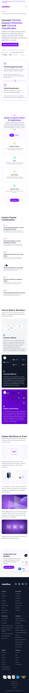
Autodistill (17, 596)
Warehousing (18, 646)
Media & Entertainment (20, 639)
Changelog (4, 623)
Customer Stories (19, 618)
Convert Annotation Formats (6, 630)
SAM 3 (3, 655)
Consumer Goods (19, 625)
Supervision (18, 598)
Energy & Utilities (19, 627)
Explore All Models (6, 669)
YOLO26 (4, 657)
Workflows (4, 11)
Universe (4, 603)
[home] (6, 6)
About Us (17, 652)
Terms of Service (14, 681)
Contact (17, 662)
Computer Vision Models (7, 633)
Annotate (4, 600)
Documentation (5, 618)
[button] (26, 6)
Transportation (18, 644)
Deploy (3, 593)
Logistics (17, 635)
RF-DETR (4, 652)
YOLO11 (3, 659)
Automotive (18, 623)
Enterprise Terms (14, 683)
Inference (17, 600)
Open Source (18, 605)
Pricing (3, 607)
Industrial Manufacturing (21, 632)
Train (3, 598)
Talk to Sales (5, 610)
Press (16, 659)
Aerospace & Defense (20, 620)
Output (16, 135)
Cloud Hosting (5, 605)
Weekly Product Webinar (7, 627)
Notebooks (17, 593)
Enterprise (4, 612)
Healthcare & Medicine (20, 630)
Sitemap (14, 687)
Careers (17, 657)
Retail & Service (19, 642)
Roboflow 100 (18, 603)
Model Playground (6, 636)
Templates (17, 610)
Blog (16, 655)
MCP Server (4, 638)
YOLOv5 (4, 664)
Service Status (18, 664)
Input (12, 135)
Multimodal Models (6, 666)
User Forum (4, 620)
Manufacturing (18, 637)
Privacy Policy (14, 685)
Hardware (17, 607)
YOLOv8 (4, 662)
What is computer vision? (7, 625)
